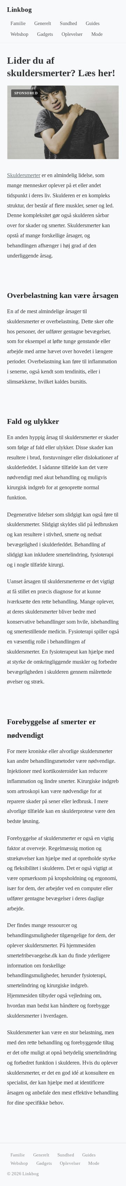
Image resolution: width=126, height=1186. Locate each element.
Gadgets (45, 34)
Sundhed (68, 23)
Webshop (19, 34)
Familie (18, 23)
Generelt (42, 23)
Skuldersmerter (23, 175)
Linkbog (19, 9)
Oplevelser (72, 34)
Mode (97, 34)
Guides (92, 23)
